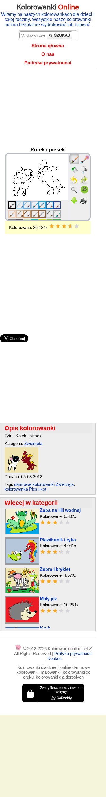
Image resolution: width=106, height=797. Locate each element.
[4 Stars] (70, 226)
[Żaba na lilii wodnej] (22, 532)
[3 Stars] (64, 226)
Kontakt (54, 658)
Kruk (45, 628)
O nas (47, 54)
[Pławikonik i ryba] (22, 562)
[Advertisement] (53, 109)
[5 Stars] (76, 226)
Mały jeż (48, 598)
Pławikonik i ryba (58, 539)
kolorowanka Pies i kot (25, 489)
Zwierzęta (33, 443)
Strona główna (47, 45)
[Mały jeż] (22, 621)
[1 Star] (52, 226)
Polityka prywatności (47, 62)
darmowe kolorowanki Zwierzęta (44, 484)
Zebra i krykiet (55, 569)
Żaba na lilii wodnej (60, 510)
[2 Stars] (58, 226)
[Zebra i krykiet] (22, 591)
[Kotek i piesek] (21, 471)
